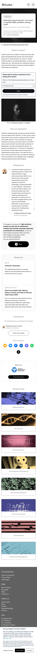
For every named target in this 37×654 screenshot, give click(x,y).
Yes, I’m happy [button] (19, 650)
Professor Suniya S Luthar (22, 213)
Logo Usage (5, 579)
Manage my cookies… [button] (8, 650)
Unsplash (27, 122)
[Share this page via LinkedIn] (21, 345)
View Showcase (18, 377)
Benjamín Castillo (17, 122)
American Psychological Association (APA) (15, 44)
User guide (4, 590)
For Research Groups (8, 625)
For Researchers (6, 618)
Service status (6, 587)
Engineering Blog (7, 608)
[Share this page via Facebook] (16, 345)
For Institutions (6, 623)
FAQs (3, 592)
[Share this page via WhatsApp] (32, 345)
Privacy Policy (5, 577)
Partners (4, 610)
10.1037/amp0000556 (12, 34)
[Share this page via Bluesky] (10, 345)
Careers (4, 606)
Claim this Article (18, 333)
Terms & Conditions (7, 575)
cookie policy (8, 638)
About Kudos (5, 602)
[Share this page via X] (18, 352)
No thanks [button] (29, 650)
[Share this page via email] (5, 345)
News (3, 604)
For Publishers (6, 621)
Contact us (5, 594)
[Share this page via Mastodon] (26, 345)
